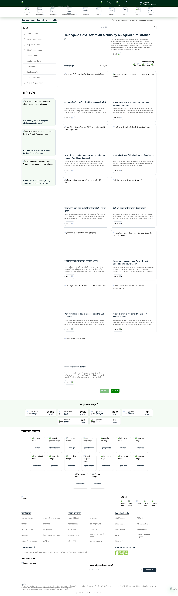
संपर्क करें (56, 552)
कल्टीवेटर (46, 541)
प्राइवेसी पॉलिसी (71, 552)
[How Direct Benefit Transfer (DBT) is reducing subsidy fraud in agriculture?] (85, 139)
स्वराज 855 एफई (73, 518)
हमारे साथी (38, 552)
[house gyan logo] (31, 572)
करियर (63, 552)
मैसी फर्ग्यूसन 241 (95, 524)
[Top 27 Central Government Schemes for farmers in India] (134, 297)
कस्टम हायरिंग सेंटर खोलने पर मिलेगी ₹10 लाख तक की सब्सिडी (85, 102)
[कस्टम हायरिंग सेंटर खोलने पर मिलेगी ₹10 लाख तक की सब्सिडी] (85, 86)
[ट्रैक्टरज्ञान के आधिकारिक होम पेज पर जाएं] (40, 498)
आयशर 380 (93, 518)
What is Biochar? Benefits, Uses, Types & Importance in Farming (36, 182)
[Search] (154, 27)
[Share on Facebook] (134, 64)
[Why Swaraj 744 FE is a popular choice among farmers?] (38, 109)
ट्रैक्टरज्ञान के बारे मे (28, 552)
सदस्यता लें (149, 570)
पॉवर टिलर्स (46, 524)
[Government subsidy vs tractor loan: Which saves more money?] (134, 86)
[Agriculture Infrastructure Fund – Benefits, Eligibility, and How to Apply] (134, 245)
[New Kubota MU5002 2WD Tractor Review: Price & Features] (38, 139)
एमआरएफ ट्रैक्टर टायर (28, 518)
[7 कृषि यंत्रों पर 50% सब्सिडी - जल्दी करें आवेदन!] (85, 245)
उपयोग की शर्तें (82, 552)
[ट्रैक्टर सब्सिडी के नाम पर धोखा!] (85, 350)
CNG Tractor (120, 530)
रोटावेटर (24, 524)
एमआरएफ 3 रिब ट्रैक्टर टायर (51, 518)
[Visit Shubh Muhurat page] (130, 3)
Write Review (142, 530)
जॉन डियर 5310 (73, 535)
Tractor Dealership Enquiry (144, 535)
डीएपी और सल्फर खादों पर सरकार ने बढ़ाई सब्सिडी (129, 208)
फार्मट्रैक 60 (72, 530)
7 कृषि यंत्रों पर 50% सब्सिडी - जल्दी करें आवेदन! (81, 261)
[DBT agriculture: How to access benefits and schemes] (85, 297)
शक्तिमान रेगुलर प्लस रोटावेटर (30, 541)
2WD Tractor (120, 524)
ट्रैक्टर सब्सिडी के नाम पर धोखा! (75, 367)
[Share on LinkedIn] (139, 64)
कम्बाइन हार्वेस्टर (48, 530)
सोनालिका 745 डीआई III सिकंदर (98, 535)
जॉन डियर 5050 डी (96, 542)
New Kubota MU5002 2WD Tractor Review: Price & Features (37, 152)
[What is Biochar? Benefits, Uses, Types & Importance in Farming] (38, 169)
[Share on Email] (152, 64)
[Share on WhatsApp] (148, 64)
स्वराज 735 (93, 530)
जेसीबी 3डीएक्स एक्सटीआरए (51, 535)
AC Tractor (119, 535)
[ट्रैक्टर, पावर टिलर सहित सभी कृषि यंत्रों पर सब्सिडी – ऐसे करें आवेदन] (85, 192)
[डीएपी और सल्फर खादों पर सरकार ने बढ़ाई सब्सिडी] (134, 192)
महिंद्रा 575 (72, 541)
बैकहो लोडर (25, 535)
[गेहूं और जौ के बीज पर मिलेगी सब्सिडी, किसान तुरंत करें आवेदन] (134, 139)
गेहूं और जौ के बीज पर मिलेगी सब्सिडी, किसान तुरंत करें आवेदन (133, 155)
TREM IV (140, 518)
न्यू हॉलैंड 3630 (73, 524)
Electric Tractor (121, 541)
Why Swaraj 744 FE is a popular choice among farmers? (35, 122)
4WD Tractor (120, 518)
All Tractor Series (143, 524)
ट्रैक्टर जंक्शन (47, 552)
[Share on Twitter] (143, 64)
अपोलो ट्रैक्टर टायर (27, 530)
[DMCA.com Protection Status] (121, 553)
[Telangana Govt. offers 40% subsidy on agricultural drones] (86, 51)
